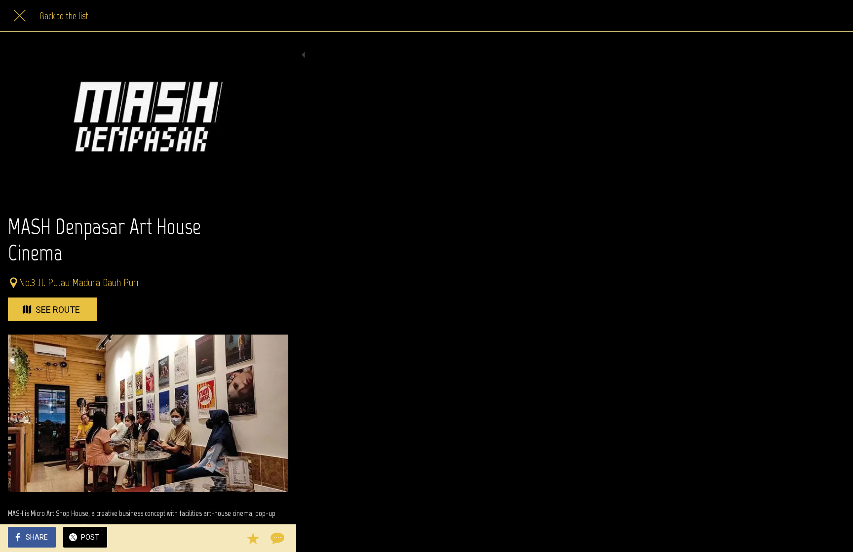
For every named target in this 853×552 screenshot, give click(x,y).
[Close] (20, 16)
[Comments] (276, 538)
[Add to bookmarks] (253, 538)
